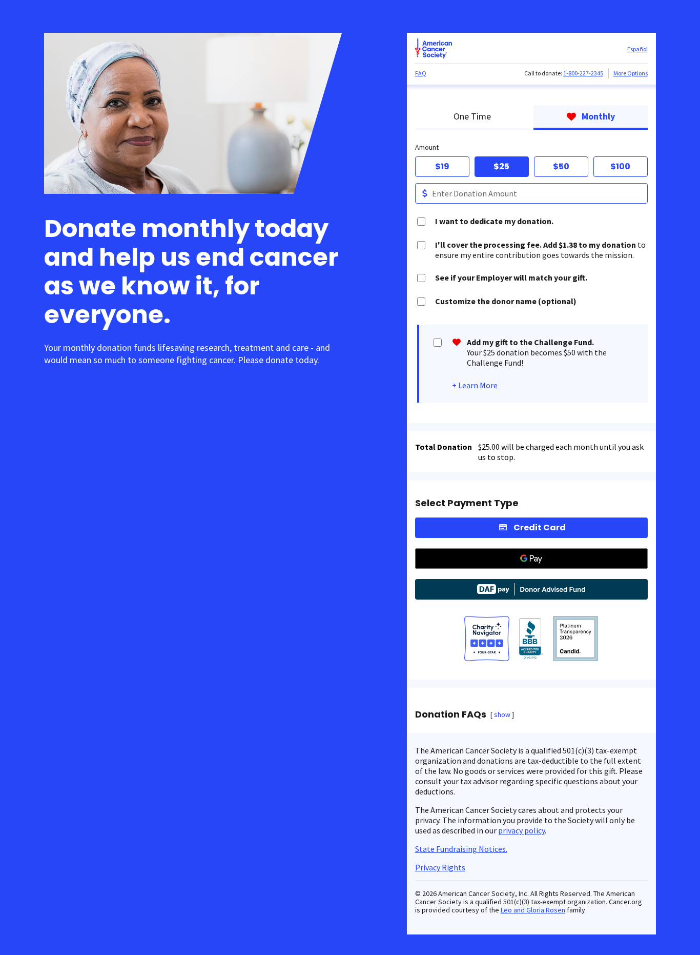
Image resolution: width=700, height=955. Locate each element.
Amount (427, 147)
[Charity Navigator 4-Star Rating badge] (486, 639)
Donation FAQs (450, 714)
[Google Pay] (531, 558)
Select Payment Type (467, 503)
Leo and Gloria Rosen (533, 909)
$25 (501, 166)
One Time (472, 116)
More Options (630, 73)
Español (637, 49)
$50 (561, 166)
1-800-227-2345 (583, 73)
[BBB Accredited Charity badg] (531, 639)
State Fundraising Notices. (461, 849)
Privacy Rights (440, 867)
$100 (620, 166)
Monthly (598, 116)
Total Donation (443, 447)
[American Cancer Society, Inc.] (575, 639)
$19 (442, 166)
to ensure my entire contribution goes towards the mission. (540, 250)
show (502, 714)
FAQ (420, 73)
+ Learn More (475, 385)
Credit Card (539, 527)
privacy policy (521, 830)
